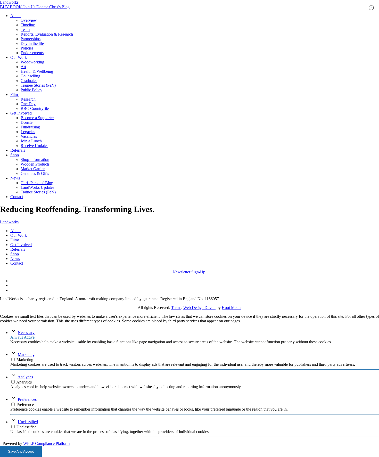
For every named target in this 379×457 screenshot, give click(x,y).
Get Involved (21, 113)
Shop (14, 155)
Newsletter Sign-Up (189, 272)
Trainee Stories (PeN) (38, 85)
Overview (29, 20)
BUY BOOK (11, 7)
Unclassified (28, 422)
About (15, 15)
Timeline (28, 25)
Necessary (26, 332)
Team (25, 29)
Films (14, 94)
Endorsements (32, 53)
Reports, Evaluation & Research (47, 34)
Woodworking (32, 62)
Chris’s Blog (59, 7)
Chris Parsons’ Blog (37, 183)
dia (238, 307)
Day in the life (32, 43)
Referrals (17, 150)
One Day (28, 104)
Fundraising (30, 127)
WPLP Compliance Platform (46, 443)
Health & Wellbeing (37, 71)
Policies (27, 48)
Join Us (29, 7)
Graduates (29, 80)
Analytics (25, 377)
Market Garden (33, 169)
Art (23, 66)
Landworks (9, 2)
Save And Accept (21, 451)
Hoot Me (229, 307)
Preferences (27, 399)
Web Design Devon (199, 307)
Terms (176, 307)
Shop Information (35, 159)
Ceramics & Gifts (35, 173)
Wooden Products (35, 164)
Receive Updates (34, 145)
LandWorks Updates (37, 187)
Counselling (30, 76)
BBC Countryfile (35, 108)
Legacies (28, 131)
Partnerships (30, 39)
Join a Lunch (31, 141)
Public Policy (31, 90)
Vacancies (29, 136)
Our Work (18, 57)
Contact (16, 196)
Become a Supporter (37, 118)
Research (28, 99)
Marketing (26, 354)
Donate (42, 7)
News (15, 178)
